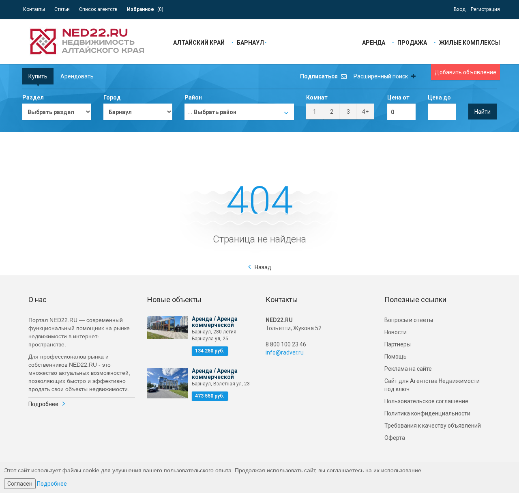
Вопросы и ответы (408, 320)
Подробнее (43, 404)
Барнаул (250, 42)
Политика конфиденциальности (427, 413)
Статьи (62, 9)
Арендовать (77, 76)
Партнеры (397, 344)
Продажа (412, 42)
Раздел (33, 97)
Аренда (373, 42)
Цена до (439, 97)
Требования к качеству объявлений (432, 425)
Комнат (317, 97)
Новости (395, 332)
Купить (37, 76)
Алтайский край (199, 42)
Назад (263, 267)
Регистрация (485, 9)
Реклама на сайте (408, 368)
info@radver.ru (285, 352)
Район (193, 97)
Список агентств (98, 9)
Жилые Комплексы (469, 42)
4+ (365, 111)
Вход (459, 9)
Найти (482, 111)
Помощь (395, 356)
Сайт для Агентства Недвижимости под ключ (432, 385)
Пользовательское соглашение (426, 401)
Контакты (34, 9)
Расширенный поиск (381, 76)
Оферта (394, 438)
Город (112, 97)
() (145, 9)
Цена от (398, 97)
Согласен (19, 483)
